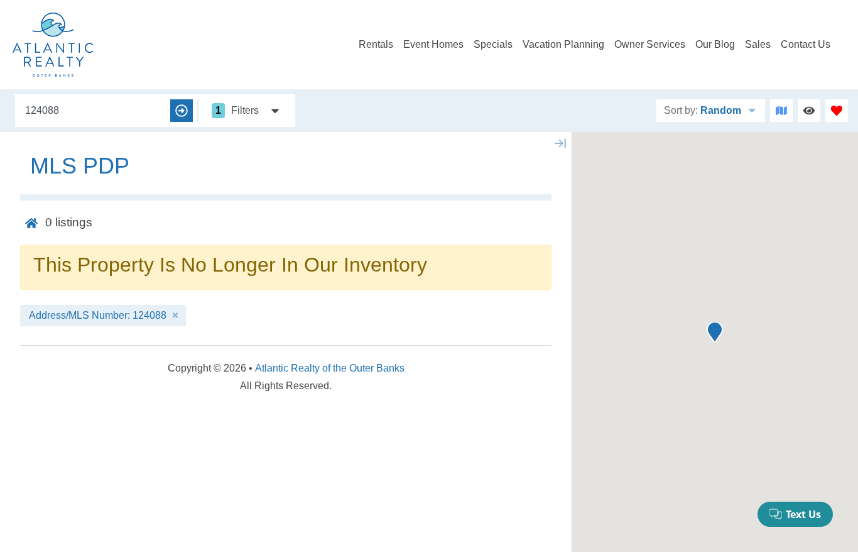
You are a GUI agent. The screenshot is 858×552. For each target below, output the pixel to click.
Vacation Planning (563, 44)
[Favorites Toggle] (836, 110)
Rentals (376, 44)
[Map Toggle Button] (781, 110)
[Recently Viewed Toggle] (809, 110)
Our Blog (715, 44)
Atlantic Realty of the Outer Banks (330, 368)
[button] (715, 332)
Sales (758, 44)
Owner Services (649, 44)
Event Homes (433, 44)
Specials (493, 44)
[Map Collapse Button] (560, 143)
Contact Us (805, 44)
